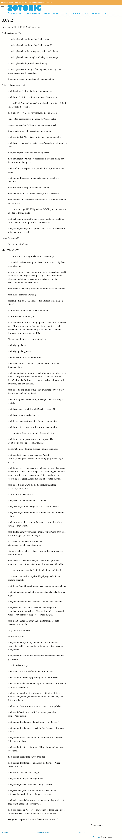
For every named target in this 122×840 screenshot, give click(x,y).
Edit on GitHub (98, 825)
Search (15, 14)
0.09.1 (80, 832)
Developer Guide (56, 14)
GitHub (97, 837)
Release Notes (43, 832)
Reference (99, 14)
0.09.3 (7, 832)
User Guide (33, 14)
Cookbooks (79, 14)
